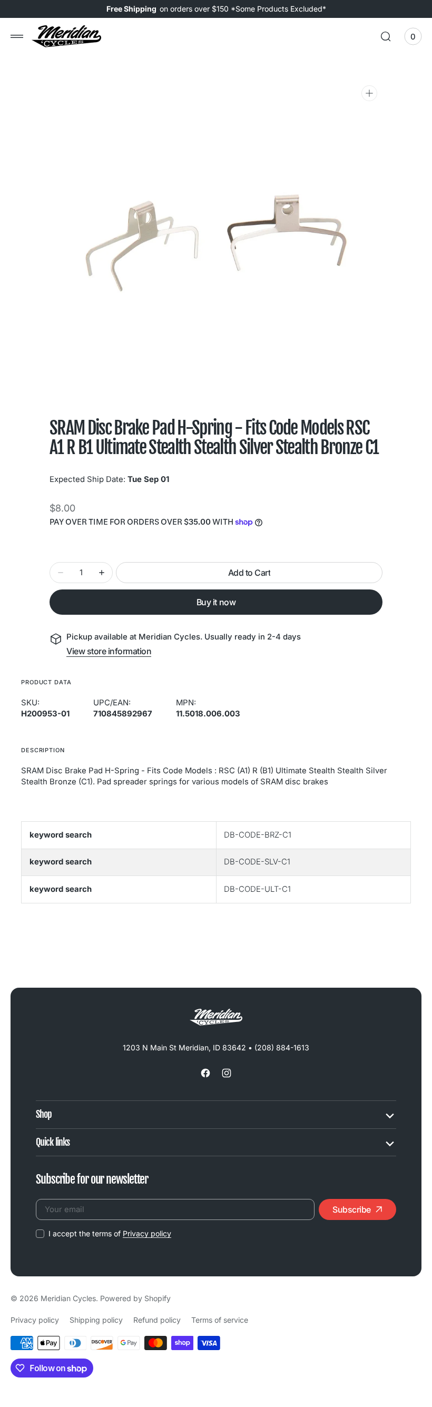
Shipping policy (96, 1319)
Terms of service (219, 1319)
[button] (17, 36)
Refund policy (157, 1319)
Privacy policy (147, 1233)
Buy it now (216, 602)
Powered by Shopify (135, 1298)
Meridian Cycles (68, 1298)
